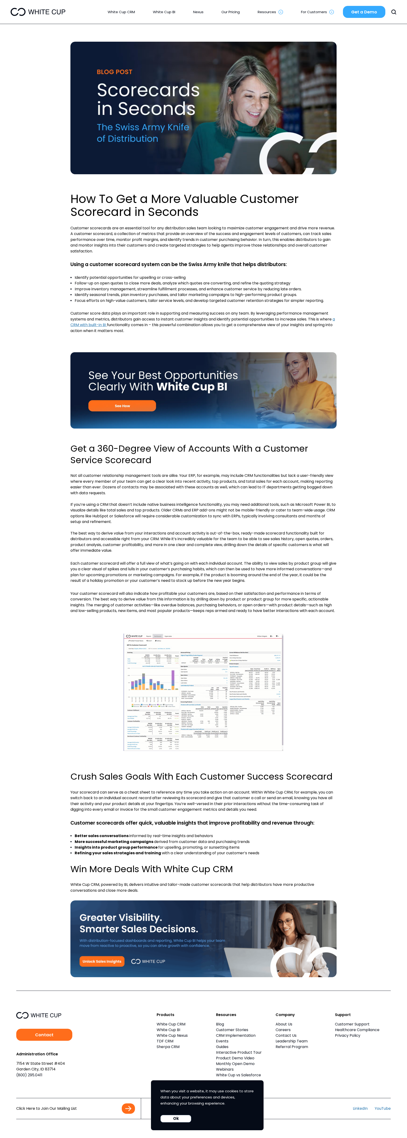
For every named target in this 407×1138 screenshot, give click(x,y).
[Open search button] (393, 12)
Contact (44, 1035)
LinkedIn (360, 1108)
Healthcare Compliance (357, 1030)
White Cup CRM (171, 1024)
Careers (283, 1030)
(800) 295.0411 (29, 1075)
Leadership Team (292, 1041)
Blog (220, 1024)
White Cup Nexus (172, 1035)
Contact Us (286, 1035)
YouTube (383, 1108)
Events (222, 1041)
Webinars (225, 1069)
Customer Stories (232, 1030)
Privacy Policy (347, 1035)
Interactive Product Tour (239, 1052)
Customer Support (352, 1024)
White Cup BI (168, 1030)
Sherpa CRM (168, 1046)
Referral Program (292, 1046)
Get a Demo (364, 12)
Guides (222, 1046)
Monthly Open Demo (235, 1063)
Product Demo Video (235, 1058)
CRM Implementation (236, 1035)
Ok (176, 1118)
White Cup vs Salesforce (238, 1075)
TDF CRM (165, 1041)
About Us (284, 1024)
